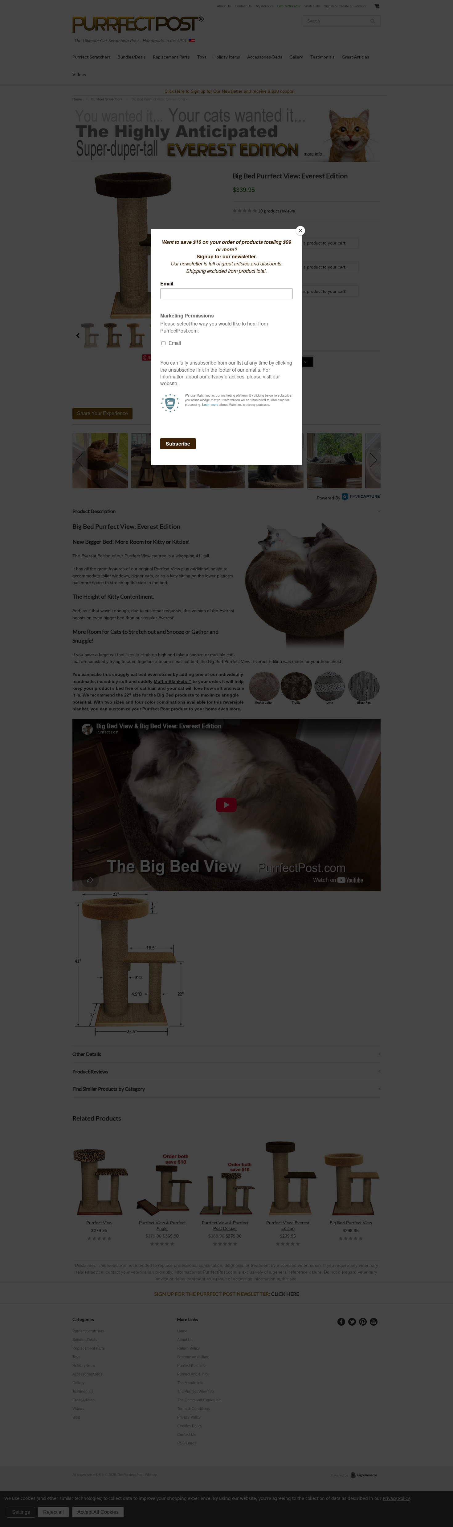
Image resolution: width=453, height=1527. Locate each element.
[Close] (300, 230)
